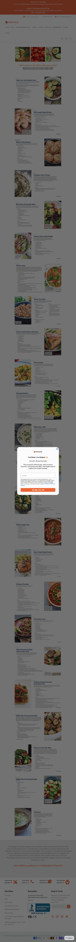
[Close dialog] (57, 449)
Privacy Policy (49, 483)
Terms (23, 485)
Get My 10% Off (38, 490)
